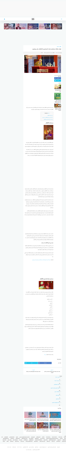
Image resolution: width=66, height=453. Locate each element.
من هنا (45, 354)
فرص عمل (20, 439)
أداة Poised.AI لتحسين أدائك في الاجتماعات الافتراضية (45, 28)
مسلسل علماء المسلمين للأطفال (48, 119)
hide (48, 113)
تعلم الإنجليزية (18, 438)
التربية (17, 437)
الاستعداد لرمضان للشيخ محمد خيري (24, 437)
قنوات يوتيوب (64, 441)
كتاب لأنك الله (58, 441)
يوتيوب (4, 441)
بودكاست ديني (57, 391)
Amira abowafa (58, 52)
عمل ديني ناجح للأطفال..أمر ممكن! (47, 117)
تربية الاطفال (37, 438)
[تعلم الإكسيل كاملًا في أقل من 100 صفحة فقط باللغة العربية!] (9, 26)
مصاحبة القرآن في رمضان (29, 441)
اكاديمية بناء (33, 437)
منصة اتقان (11, 441)
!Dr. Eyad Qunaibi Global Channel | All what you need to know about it (21, 27)
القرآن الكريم (6, 437)
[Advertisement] (33, 9)
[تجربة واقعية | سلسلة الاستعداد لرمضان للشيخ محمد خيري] (33, 26)
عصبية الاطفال (31, 439)
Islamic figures (48, 437)
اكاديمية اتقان (38, 437)
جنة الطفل (58, 46)
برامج (65, 438)
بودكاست (61, 438)
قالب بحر (27, 449)
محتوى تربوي (36, 441)
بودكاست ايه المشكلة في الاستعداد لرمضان (52, 438)
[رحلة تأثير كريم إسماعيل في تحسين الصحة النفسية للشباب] (56, 26)
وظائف (7, 441)
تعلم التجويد (12, 438)
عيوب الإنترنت (26, 439)
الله (2, 437)
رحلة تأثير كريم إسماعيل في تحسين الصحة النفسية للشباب (56, 28)
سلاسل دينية (59, 359)
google (65, 437)
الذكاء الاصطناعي (56, 384)
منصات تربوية (17, 441)
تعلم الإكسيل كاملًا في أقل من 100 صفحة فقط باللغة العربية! (10, 28)
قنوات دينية (4, 439)
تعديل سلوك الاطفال (24, 438)
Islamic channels (54, 437)
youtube (43, 437)
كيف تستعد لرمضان (42, 441)
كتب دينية (53, 441)
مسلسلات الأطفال (50, 115)
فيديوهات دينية (15, 439)
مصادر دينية (22, 441)
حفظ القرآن (64, 439)
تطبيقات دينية (31, 438)
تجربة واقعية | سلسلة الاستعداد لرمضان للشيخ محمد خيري (33, 28)
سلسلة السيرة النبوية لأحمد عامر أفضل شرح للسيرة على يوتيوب (41, 259)
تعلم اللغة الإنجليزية (6, 438)
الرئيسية (58, 447)
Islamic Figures (57, 380)
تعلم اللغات (57, 395)
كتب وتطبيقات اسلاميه (55, 402)
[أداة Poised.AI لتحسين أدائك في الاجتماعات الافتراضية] (44, 26)
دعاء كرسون (59, 439)
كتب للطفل (48, 441)
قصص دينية (9, 439)
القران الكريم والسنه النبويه (55, 388)
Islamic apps (57, 377)
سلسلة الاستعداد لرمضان (38, 439)
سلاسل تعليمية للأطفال (52, 439)
